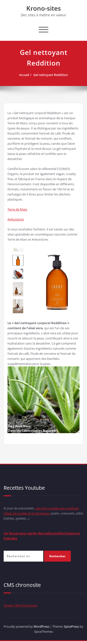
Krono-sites (43, 8)
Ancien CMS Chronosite (20, 605)
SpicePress (71, 626)
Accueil (24, 75)
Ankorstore (15, 219)
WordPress (41, 626)
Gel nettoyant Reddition (50, 75)
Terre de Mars (17, 209)
